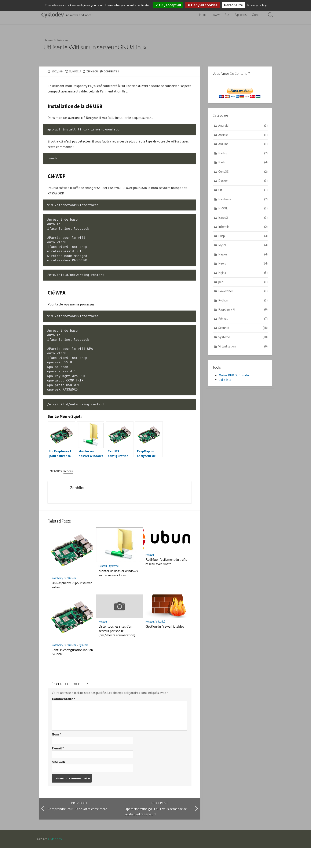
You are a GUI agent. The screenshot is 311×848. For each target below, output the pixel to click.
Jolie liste (225, 380)
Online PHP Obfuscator (234, 375)
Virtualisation (243, 346)
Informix (243, 227)
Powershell (243, 291)
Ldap (243, 236)
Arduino (243, 144)
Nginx (243, 273)
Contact (257, 14)
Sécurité (160, 621)
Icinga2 (243, 218)
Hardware (243, 199)
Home (203, 14)
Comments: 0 (111, 71)
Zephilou (92, 71)
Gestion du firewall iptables (165, 626)
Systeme (113, 566)
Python (243, 300)
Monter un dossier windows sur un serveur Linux (118, 573)
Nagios (243, 254)
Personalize (233, 5)
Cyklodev (55, 839)
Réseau (62, 40)
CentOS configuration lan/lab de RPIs (72, 652)
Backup (243, 153)
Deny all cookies (203, 5)
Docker (243, 181)
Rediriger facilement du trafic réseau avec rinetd (166, 562)
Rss (227, 14)
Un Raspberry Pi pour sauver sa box (72, 585)
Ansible (243, 135)
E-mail (58, 748)
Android (243, 125)
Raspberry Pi (59, 578)
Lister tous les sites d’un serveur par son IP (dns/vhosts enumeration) (117, 630)
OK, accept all (169, 5)
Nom (56, 734)
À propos (241, 14)
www (216, 14)
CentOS (243, 172)
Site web (58, 762)
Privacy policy (257, 5)
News (243, 263)
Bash (243, 162)
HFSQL (243, 208)
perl (243, 282)
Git (243, 190)
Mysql (243, 245)
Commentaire (63, 699)
